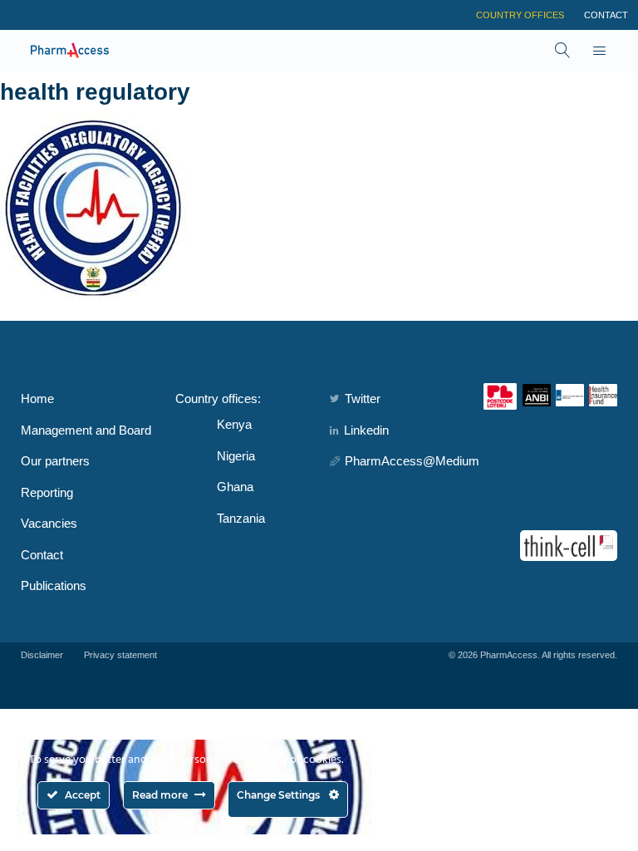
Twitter (362, 398)
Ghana (235, 487)
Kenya (234, 424)
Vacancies (49, 523)
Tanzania (241, 518)
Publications (53, 585)
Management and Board (86, 430)
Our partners (55, 461)
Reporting (47, 492)
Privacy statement (120, 655)
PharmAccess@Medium (412, 461)
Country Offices (520, 15)
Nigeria (236, 456)
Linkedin (366, 430)
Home (37, 398)
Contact (606, 15)
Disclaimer (42, 655)
